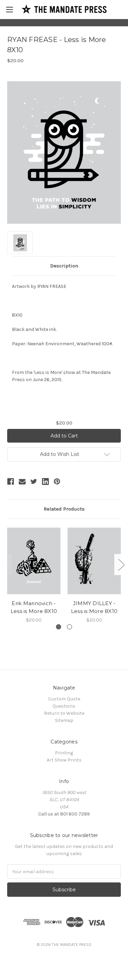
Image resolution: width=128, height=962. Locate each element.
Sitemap (64, 720)
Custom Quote (64, 699)
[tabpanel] (34, 575)
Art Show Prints (64, 760)
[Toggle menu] (9, 9)
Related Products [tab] (64, 509)
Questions (64, 706)
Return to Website (64, 713)
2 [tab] (69, 626)
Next (121, 564)
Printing (64, 753)
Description (64, 266)
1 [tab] (58, 626)
